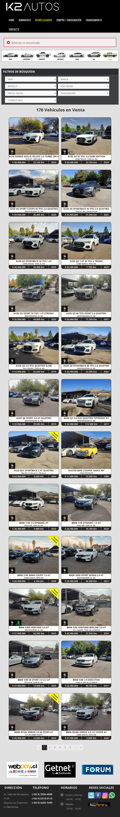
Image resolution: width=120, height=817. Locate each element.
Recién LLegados (43, 20)
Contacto (14, 29)
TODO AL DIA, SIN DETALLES (86, 211)
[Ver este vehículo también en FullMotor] (99, 804)
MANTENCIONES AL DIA (34, 211)
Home (11, 20)
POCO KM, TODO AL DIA (34, 525)
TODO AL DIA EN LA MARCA (86, 682)
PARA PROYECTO (86, 473)
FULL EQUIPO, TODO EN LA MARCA (86, 630)
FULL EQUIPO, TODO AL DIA (34, 368)
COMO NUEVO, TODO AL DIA (86, 159)
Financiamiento (94, 20)
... (75, 747)
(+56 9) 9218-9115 (42, 798)
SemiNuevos (25, 20)
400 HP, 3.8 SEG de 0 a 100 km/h (33, 473)
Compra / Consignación (68, 20)
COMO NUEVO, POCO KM (86, 264)
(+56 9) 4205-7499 (42, 802)
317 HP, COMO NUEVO (33, 735)
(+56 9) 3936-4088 (42, 794)
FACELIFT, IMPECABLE (33, 159)
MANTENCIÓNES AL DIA (34, 630)
